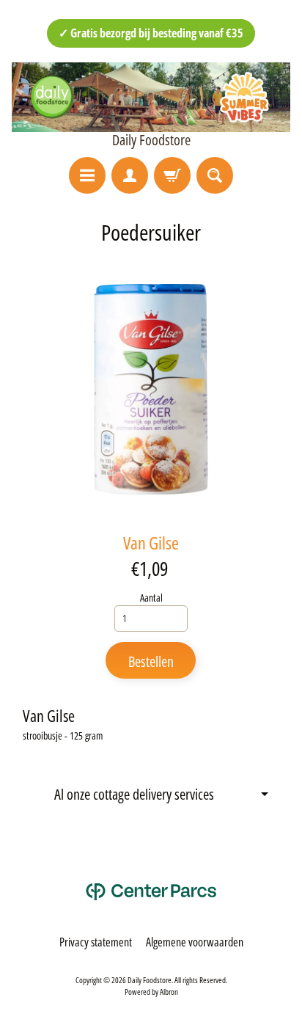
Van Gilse (151, 542)
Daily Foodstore (151, 140)
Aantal (151, 598)
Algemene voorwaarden (194, 942)
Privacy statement (95, 942)
